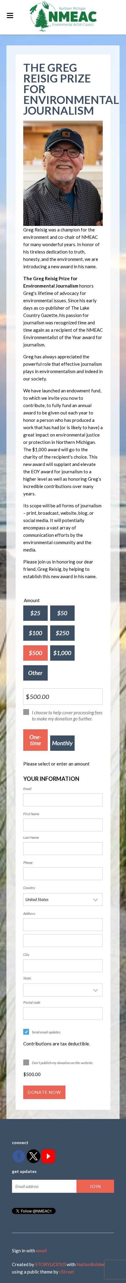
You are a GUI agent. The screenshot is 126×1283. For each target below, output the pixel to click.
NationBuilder (90, 1264)
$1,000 (62, 652)
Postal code (31, 1002)
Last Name (31, 837)
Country (29, 887)
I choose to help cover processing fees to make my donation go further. (67, 715)
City (26, 954)
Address (29, 913)
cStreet (66, 1271)
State (27, 978)
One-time (35, 740)
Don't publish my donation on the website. (63, 1062)
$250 (62, 632)
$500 (35, 652)
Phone (28, 862)
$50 (62, 613)
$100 (35, 632)
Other (35, 672)
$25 (35, 613)
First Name (31, 813)
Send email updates (46, 1032)
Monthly (62, 743)
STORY (50, 1264)
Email (27, 788)
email (41, 1250)
